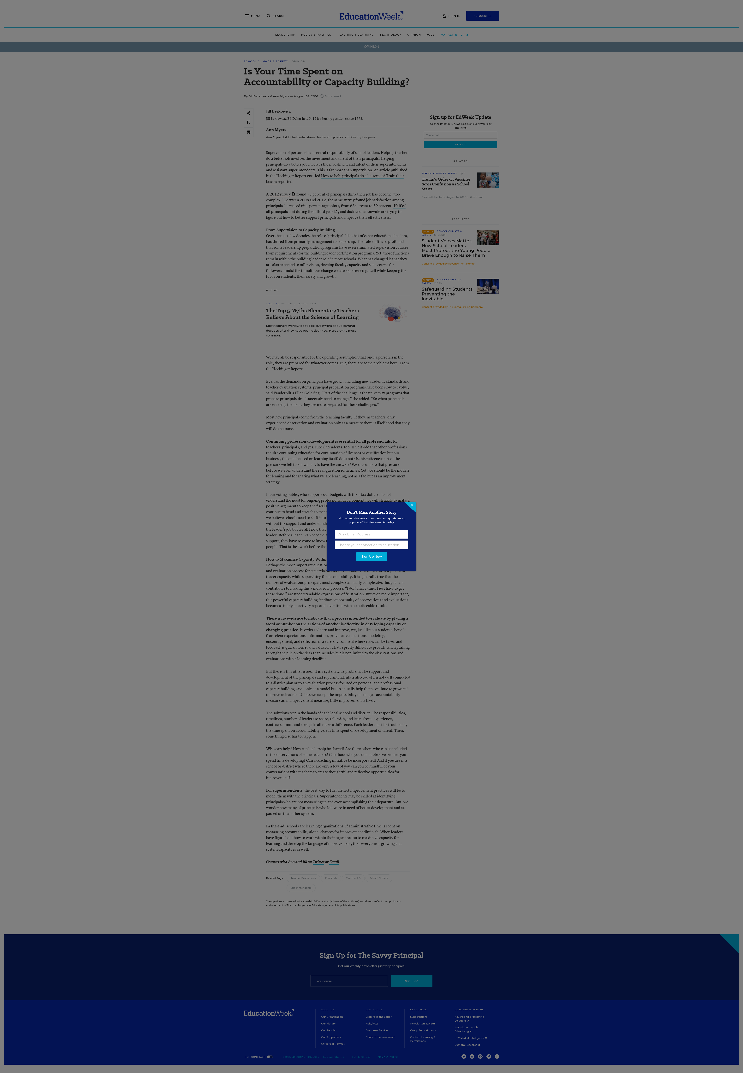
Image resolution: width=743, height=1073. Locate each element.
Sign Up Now (371, 556)
